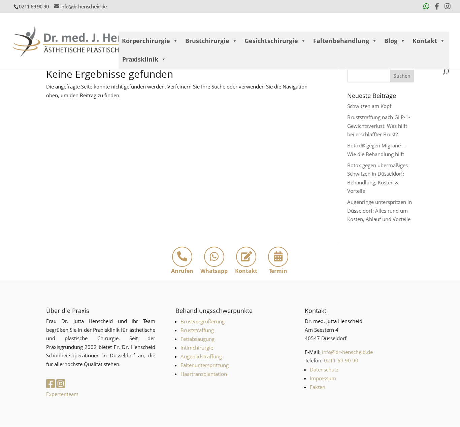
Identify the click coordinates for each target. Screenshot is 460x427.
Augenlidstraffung (201, 356)
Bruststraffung (197, 330)
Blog (390, 41)
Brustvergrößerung (202, 321)
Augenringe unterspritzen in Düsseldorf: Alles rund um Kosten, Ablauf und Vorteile (379, 210)
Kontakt (425, 41)
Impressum (323, 378)
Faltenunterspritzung (204, 365)
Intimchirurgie (196, 347)
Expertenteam (62, 394)
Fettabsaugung (197, 338)
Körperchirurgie (146, 41)
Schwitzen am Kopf (369, 106)
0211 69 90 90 (34, 6)
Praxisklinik (140, 59)
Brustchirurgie (207, 41)
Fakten (317, 387)
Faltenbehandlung (341, 41)
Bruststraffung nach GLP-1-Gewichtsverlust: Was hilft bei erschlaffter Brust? (378, 126)
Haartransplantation (203, 373)
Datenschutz (324, 369)
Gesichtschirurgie (271, 41)
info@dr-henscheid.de (347, 352)
